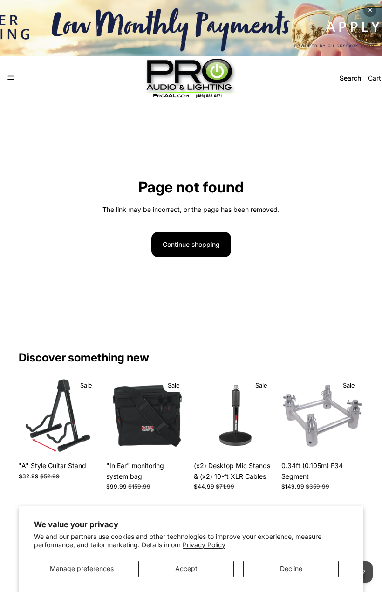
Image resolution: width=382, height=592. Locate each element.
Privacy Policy (204, 545)
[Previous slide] (29, 416)
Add (94, 442)
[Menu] (10, 77)
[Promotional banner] (191, 28)
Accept (186, 568)
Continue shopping (191, 244)
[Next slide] (90, 416)
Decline (291, 568)
